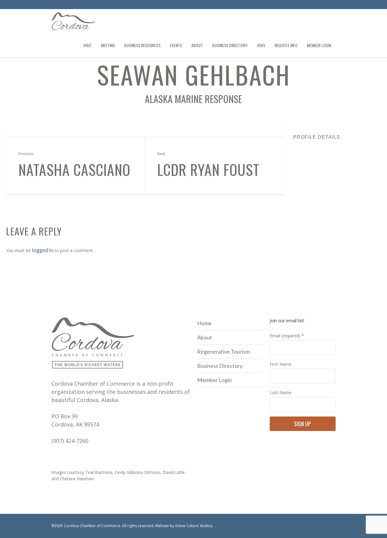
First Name (280, 364)
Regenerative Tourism (223, 351)
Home (204, 323)
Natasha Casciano (74, 169)
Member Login (214, 380)
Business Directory (219, 365)
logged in (43, 250)
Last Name (280, 392)
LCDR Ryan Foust (208, 169)
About (204, 337)
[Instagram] (330, 5)
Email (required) (287, 336)
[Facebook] (320, 5)
